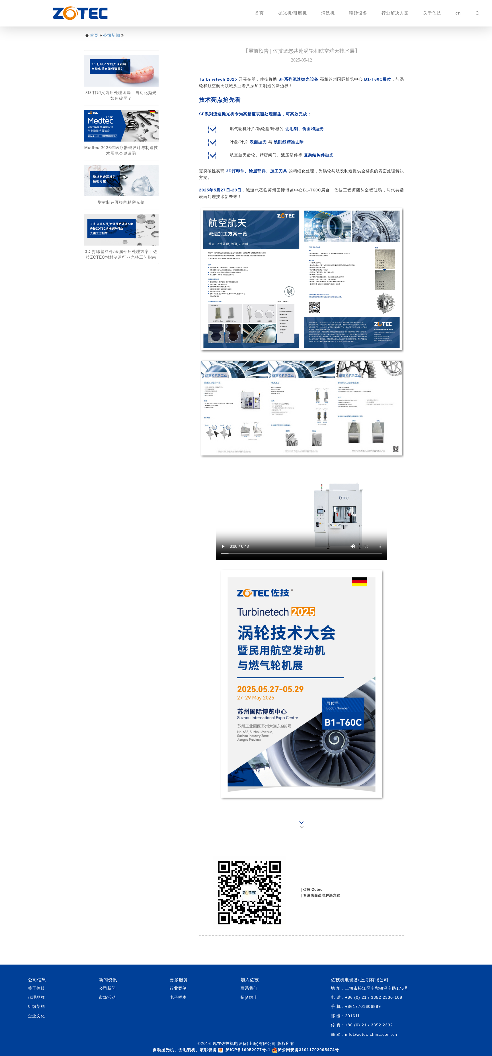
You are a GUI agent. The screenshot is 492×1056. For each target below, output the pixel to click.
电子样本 (178, 997)
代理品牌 (36, 997)
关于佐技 (432, 13)
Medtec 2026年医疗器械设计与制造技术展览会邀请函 (121, 150)
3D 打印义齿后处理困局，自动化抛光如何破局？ (121, 95)
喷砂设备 (358, 13)
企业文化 (36, 1016)
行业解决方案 (395, 13)
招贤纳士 (249, 997)
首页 (259, 13)
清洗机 (328, 13)
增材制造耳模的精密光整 (121, 202)
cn (458, 13)
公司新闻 (111, 35)
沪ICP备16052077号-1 (248, 1049)
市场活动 (107, 997)
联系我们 (249, 988)
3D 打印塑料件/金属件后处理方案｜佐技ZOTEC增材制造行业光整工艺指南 (121, 254)
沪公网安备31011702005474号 (308, 1049)
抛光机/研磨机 (292, 13)
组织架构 (36, 1006)
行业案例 (178, 988)
